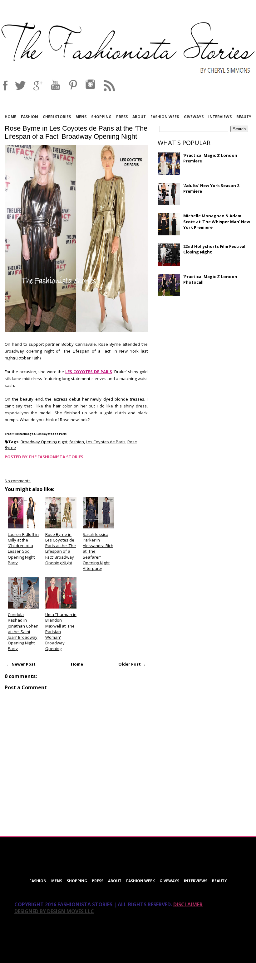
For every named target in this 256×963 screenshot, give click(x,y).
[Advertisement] (204, 346)
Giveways (194, 116)
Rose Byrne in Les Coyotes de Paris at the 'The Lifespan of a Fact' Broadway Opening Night (76, 132)
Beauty (243, 116)
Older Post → (132, 664)
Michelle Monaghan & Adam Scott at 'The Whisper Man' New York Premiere (216, 221)
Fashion (29, 116)
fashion (76, 442)
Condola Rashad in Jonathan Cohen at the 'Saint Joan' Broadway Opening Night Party (23, 631)
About (139, 116)
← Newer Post (21, 664)
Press (122, 116)
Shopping (101, 116)
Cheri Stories (57, 116)
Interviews (220, 116)
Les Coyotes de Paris (106, 442)
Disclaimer (188, 904)
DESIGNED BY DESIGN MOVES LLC (54, 911)
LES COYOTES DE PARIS (88, 371)
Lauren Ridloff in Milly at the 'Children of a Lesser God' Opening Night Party (23, 549)
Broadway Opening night (44, 442)
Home (10, 116)
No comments (18, 481)
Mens (81, 116)
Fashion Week (164, 116)
